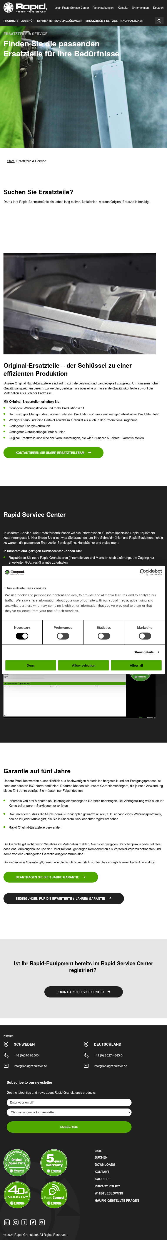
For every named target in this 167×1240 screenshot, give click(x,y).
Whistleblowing (109, 1193)
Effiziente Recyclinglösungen (59, 21)
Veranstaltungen (103, 7)
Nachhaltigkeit (132, 21)
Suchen (101, 1157)
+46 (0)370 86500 (26, 1055)
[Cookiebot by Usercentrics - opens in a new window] (143, 572)
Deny (31, 665)
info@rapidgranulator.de (110, 1066)
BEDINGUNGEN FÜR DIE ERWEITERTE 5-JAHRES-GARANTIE (60, 898)
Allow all (136, 665)
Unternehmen (140, 7)
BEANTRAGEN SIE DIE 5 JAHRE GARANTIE (47, 877)
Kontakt (123, 7)
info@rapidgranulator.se (30, 1066)
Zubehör (27, 21)
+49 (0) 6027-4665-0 (108, 1055)
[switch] (63, 636)
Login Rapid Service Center (72, 7)
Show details (144, 652)
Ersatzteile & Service (101, 21)
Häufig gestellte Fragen (117, 1200)
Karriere (102, 1179)
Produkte (10, 21)
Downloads (105, 1164)
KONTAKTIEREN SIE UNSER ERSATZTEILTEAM (50, 452)
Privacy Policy (107, 1186)
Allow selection (83, 665)
